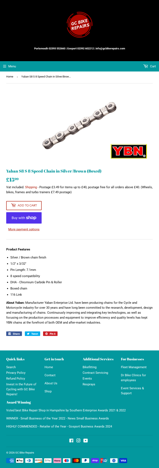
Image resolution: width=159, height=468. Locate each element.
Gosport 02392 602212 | (81, 48)
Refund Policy (15, 378)
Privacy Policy (15, 373)
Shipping (31, 187)
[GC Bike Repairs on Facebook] (71, 441)
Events (87, 378)
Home (9, 76)
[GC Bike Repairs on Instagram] (78, 441)
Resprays (89, 384)
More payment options (24, 229)
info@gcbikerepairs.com (110, 48)
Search (11, 367)
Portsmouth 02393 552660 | (50, 48)
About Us (51, 383)
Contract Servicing (95, 373)
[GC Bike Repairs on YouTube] (85, 441)
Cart (152, 66)
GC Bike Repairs (24, 452)
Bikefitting (89, 367)
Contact (50, 375)
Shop (48, 391)
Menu (12, 66)
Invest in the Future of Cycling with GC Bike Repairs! (21, 389)
